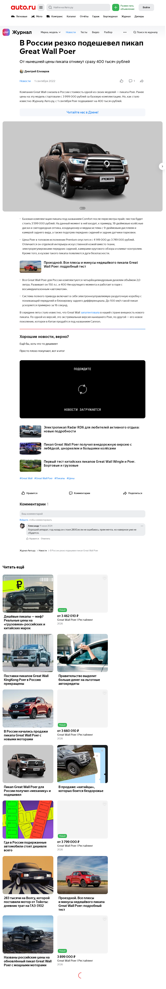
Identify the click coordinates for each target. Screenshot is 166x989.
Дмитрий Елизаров (36, 71)
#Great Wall (26, 478)
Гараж (95, 16)
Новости (71, 32)
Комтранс (57, 16)
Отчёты (84, 16)
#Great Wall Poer (43, 478)
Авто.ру (23, 7)
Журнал (126, 16)
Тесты (84, 32)
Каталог (71, 16)
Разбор (108, 32)
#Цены (70, 478)
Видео (95, 32)
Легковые (21, 16)
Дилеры (139, 16)
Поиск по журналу (147, 32)
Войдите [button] (24, 520)
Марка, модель (49, 32)
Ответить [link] (45, 538)
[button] (82, 594)
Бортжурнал (110, 16)
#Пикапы (59, 478)
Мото (39, 16)
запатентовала (90, 312)
